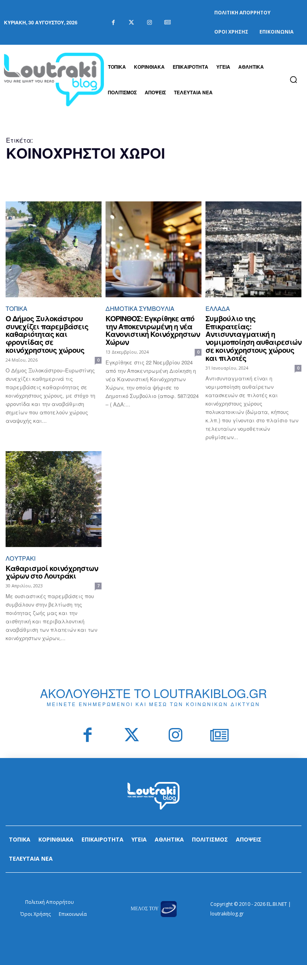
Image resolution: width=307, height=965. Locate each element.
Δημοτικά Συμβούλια (140, 308)
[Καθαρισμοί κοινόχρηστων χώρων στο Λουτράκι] (54, 499)
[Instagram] (149, 23)
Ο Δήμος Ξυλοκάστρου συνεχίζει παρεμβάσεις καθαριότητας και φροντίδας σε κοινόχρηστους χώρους (47, 334)
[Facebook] (113, 23)
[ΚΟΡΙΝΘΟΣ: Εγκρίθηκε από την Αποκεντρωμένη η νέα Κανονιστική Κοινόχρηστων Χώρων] (153, 249)
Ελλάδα (217, 308)
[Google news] (167, 23)
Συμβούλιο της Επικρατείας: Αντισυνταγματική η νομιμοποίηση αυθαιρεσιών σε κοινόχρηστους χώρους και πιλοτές (253, 338)
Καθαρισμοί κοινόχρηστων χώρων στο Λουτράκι (52, 572)
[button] (293, 79)
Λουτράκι (21, 558)
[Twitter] (131, 23)
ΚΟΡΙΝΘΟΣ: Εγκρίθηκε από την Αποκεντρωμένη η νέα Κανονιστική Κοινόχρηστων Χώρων (153, 330)
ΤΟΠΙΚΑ (16, 308)
